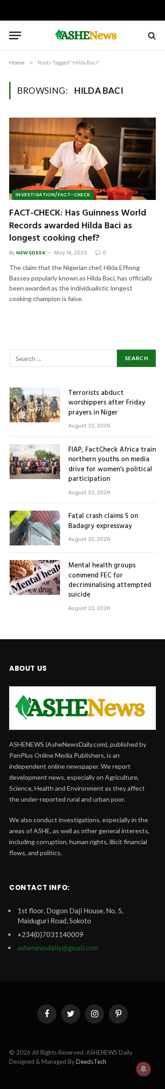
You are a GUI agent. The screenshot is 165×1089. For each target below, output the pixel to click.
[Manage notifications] (143, 1069)
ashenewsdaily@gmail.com (57, 947)
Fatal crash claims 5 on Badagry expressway (103, 521)
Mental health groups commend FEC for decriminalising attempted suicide (109, 580)
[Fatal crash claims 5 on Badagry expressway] (35, 528)
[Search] (151, 35)
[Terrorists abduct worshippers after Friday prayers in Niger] (35, 405)
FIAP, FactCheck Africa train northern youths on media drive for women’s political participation (112, 464)
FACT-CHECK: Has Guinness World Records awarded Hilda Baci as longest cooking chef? (77, 225)
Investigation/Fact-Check (53, 194)
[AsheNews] (87, 35)
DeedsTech (91, 1061)
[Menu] (15, 35)
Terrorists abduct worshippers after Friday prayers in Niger (106, 403)
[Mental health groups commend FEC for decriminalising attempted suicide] (35, 577)
